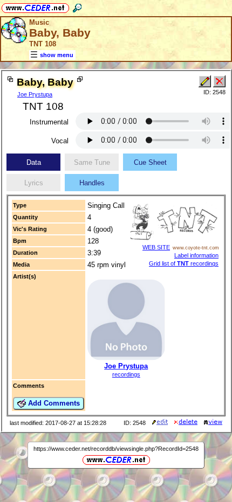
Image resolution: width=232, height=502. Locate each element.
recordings (126, 374)
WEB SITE (156, 247)
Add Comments (53, 403)
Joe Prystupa (34, 94)
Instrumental (49, 122)
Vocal (60, 141)
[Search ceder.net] (77, 6)
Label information (196, 255)
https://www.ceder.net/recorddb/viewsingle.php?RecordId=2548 (116, 448)
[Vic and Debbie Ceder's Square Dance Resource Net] (35, 6)
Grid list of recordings (184, 263)
